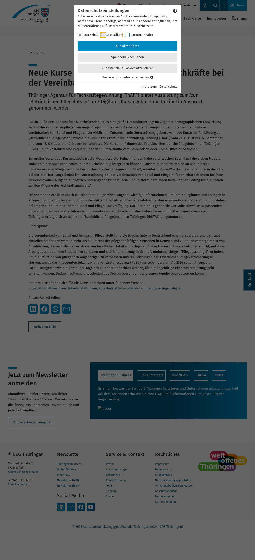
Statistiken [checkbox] (114, 35)
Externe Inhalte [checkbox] (142, 35)
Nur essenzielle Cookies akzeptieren (127, 68)
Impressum (149, 86)
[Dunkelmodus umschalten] (175, 11)
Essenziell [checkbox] (90, 35)
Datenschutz (168, 86)
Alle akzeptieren (127, 46)
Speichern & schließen (127, 57)
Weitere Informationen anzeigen (126, 77)
